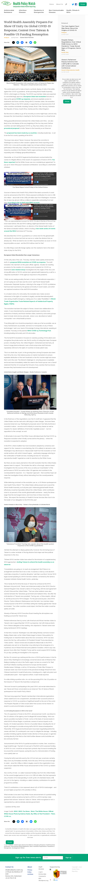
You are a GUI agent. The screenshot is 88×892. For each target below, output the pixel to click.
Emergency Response (40, 844)
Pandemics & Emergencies (39, 11)
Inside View (64, 52)
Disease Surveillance (27, 844)
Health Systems (50, 844)
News (31, 846)
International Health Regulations (20, 846)
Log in (41, 872)
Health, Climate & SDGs (72, 11)
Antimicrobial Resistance (9, 11)
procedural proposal (11, 128)
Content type (17, 844)
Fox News (26, 811)
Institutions (7, 846)
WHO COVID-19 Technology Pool (39, 331)
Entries (42, 874)
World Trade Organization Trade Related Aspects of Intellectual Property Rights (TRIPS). (30, 301)
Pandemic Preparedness (40, 846)
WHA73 (22, 848)
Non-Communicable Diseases (56, 11)
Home (51, 4)
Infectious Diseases (22, 11)
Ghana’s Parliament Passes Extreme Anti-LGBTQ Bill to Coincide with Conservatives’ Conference (70, 64)
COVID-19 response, (23, 99)
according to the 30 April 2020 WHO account (23, 202)
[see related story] (18, 270)
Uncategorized (16, 848)
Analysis (6, 37)
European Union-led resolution (35, 96)
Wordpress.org (43, 880)
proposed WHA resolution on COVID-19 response (28, 262)
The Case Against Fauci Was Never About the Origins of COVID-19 (70, 28)
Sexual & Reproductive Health (70, 70)
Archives (30, 874)
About (30, 867)
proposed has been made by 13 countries (22, 133)
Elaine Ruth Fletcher (27, 37)
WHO (16, 811)
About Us (59, 4)
